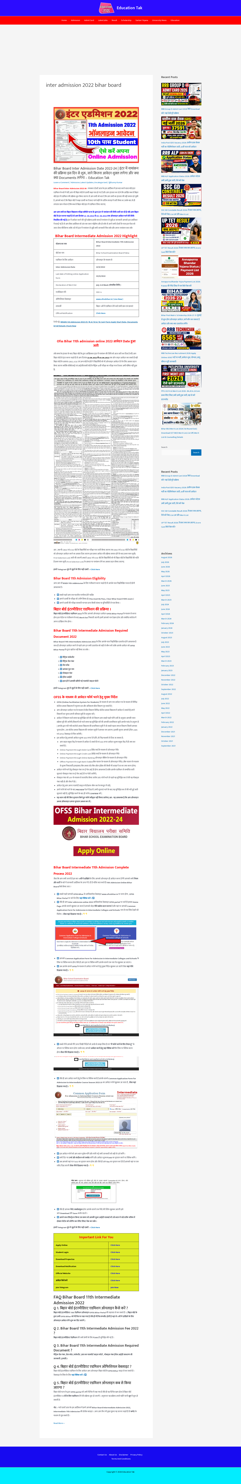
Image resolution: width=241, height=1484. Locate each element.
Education (175, 20)
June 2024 (165, 609)
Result (114, 20)
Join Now (114, 1287)
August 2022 (166, 694)
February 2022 (167, 722)
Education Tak (129, 7)
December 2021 (168, 731)
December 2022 (168, 675)
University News (159, 20)
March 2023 (166, 661)
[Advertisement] (120, 45)
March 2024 (166, 618)
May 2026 (165, 571)
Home (64, 20)
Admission (75, 20)
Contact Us (102, 1455)
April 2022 (165, 713)
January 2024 (166, 628)
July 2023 (165, 642)
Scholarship (126, 20)
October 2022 (167, 684)
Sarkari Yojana (142, 20)
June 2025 (165, 585)
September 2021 (168, 746)
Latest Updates (86, 182)
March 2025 (166, 600)
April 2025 (165, 595)
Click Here (100, 313)
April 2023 (165, 656)
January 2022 (166, 727)
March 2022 (166, 717)
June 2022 (165, 703)
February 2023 (167, 665)
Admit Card (89, 20)
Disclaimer (123, 1455)
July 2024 (165, 604)
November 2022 (168, 680)
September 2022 (168, 689)
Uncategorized (100, 182)
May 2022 (165, 708)
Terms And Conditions (121, 1459)
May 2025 (165, 590)
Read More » (59, 1423)
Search (164, 447)
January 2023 (166, 670)
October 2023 (167, 633)
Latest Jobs (103, 20)
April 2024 (165, 614)
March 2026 (166, 581)
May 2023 (165, 651)
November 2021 (168, 736)
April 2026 (165, 576)
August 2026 (166, 557)
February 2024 (167, 623)
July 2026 (165, 562)
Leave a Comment (61, 182)
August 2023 (166, 637)
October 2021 (167, 741)
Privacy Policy (136, 1455)
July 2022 (165, 698)
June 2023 (165, 647)
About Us (113, 1455)
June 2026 (165, 567)
